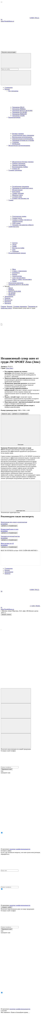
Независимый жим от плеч (9, 529)
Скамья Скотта (17, 218)
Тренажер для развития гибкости (23, 225)
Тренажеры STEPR (18, 115)
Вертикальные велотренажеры (22, 137)
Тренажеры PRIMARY (19, 114)
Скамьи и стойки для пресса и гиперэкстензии (22, 220)
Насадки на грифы (18, 248)
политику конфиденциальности (20, 849)
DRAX (10, 288)
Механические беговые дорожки (23, 162)
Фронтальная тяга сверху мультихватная (14, 522)
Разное (14, 281)
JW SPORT (12, 293)
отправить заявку (7, 907)
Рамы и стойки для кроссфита (22, 279)
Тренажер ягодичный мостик (10, 536)
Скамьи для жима (18, 193)
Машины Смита (17, 195)
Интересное (8, 300)
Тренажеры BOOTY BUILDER (22, 110)
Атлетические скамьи (19, 216)
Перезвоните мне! (7, 769)
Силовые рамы (17, 196)
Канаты (14, 274)
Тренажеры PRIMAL (19, 109)
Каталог (7, 89)
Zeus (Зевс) (9, 368)
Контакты (8, 301)
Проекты (7, 298)
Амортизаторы (17, 276)
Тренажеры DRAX (18, 107)
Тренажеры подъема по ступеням (23, 140)
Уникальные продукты (15, 283)
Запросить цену (6, 413)
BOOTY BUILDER (14, 291)
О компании (9, 87)
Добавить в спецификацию (20, 413)
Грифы (14, 246)
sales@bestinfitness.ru (7, 21)
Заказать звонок (6, 614)
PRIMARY (11, 295)
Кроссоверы (16, 191)
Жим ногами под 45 (7, 543)
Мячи (14, 269)
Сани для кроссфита (18, 278)
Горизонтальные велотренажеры (22, 139)
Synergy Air (16, 168)
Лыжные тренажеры (18, 165)
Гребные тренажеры (18, 163)
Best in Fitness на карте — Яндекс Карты (20, 1012)
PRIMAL (11, 289)
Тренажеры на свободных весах (22, 188)
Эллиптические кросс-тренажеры (23, 135)
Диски (14, 244)
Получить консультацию (9, 52)
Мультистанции (17, 190)
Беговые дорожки (18, 133)
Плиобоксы (16, 272)
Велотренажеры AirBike (20, 167)
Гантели (15, 243)
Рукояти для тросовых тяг (20, 198)
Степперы (15, 142)
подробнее (4, 524)
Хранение (15, 251)
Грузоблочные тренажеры (20, 186)
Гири (13, 249)
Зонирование (9, 296)
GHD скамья (16, 223)
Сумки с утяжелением (19, 271)
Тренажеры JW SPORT (19, 112)
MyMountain (16, 144)
